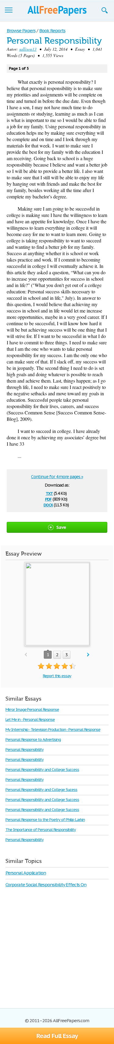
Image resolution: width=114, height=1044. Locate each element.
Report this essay (57, 675)
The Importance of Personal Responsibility (40, 829)
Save (61, 527)
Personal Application (25, 873)
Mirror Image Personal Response (32, 709)
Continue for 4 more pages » (57, 476)
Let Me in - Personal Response (30, 719)
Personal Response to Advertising (33, 739)
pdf (48, 498)
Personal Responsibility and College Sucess (41, 789)
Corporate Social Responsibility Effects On (45, 884)
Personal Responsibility (24, 749)
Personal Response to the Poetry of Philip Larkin (45, 819)
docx (48, 504)
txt (49, 492)
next (88, 655)
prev (25, 655)
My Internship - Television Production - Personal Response (52, 729)
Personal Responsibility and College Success (42, 769)
